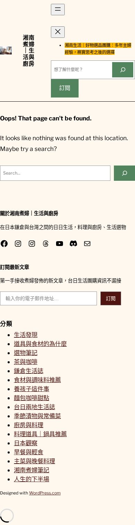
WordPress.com (45, 493)
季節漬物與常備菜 (37, 416)
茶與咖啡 (25, 361)
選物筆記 (25, 352)
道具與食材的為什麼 (40, 343)
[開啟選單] (58, 9)
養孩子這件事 (31, 388)
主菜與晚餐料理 (34, 461)
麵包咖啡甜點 (31, 397)
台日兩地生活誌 (34, 406)
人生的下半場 (31, 479)
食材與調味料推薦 (37, 379)
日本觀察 (25, 443)
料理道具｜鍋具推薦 (40, 434)
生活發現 (25, 334)
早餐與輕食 (28, 452)
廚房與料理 (28, 425)
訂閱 (64, 88)
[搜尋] (122, 69)
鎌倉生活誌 (28, 370)
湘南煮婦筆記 (31, 470)
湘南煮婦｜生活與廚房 (29, 50)
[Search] (124, 173)
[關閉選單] (58, 32)
